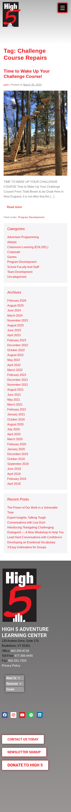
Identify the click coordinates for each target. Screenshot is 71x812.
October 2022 (16, 350)
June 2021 (14, 394)
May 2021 (13, 399)
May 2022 (13, 359)
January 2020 (16, 449)
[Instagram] (13, 715)
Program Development (31, 217)
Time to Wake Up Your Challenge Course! (27, 74)
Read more (16, 206)
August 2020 (15, 424)
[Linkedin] (40, 715)
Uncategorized (16, 276)
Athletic (12, 242)
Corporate (13, 252)
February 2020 (16, 444)
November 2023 (17, 320)
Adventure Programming (23, 237)
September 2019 (18, 463)
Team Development (19, 271)
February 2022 (16, 374)
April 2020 (14, 434)
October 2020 (16, 419)
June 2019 (14, 468)
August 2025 (15, 305)
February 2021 (16, 409)
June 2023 (14, 330)
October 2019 (16, 459)
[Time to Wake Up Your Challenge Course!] (35, 133)
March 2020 (15, 439)
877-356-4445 (24, 655)
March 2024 (15, 315)
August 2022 (15, 355)
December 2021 (17, 379)
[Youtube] (22, 715)
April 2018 (14, 483)
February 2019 (16, 478)
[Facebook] (5, 715)
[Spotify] (31, 715)
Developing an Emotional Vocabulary (31, 542)
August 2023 (15, 325)
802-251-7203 (17, 660)
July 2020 (13, 429)
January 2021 (16, 414)
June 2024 (14, 310)
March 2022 (15, 370)
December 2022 (17, 345)
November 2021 (17, 384)
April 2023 (14, 335)
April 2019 (14, 473)
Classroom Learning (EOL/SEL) (27, 247)
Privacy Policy (11, 665)
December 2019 (17, 454)
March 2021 (15, 404)
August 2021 (15, 389)
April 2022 (14, 365)
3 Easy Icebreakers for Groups (26, 547)
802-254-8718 (20, 650)
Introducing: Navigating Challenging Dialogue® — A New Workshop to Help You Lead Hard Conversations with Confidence (35, 532)
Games (12, 256)
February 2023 (16, 340)
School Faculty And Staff (23, 266)
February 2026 (16, 300)
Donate (10, 689)
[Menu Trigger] (63, 8)
